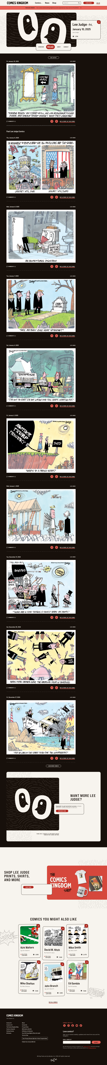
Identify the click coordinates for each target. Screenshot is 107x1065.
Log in (98, 3)
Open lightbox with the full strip (41, 90)
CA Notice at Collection (27, 1031)
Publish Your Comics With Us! (28, 1042)
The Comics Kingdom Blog (12, 1027)
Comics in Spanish (10, 1029)
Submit (96, 1042)
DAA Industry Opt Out (27, 1029)
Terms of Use (25, 1035)
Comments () (12, 121)
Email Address (67, 1039)
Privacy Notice (92, 1048)
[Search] (79, 3)
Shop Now (28, 887)
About (23, 1023)
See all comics (53, 1002)
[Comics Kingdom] (14, 1015)
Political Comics (10, 1031)
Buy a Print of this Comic (67, 121)
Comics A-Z (9, 1023)
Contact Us (24, 1025)
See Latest (54, 57)
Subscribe (89, 3)
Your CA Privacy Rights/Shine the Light (31, 1033)
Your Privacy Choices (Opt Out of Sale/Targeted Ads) (35, 1038)
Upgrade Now (62, 811)
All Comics (8, 1033)
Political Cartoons (24, 954)
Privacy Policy (25, 1027)
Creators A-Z (9, 1025)
